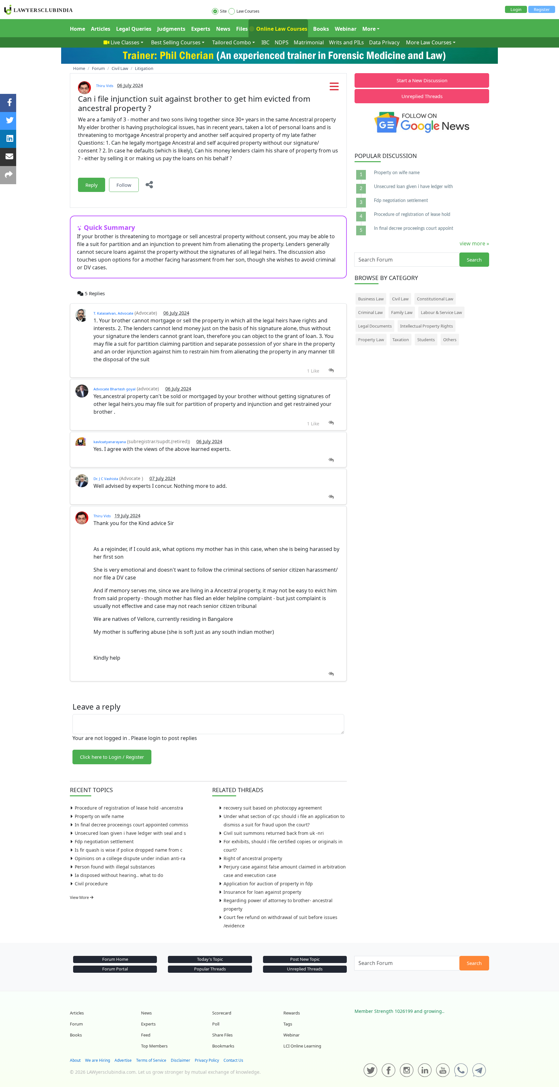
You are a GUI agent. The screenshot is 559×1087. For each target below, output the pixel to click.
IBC (265, 42)
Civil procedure (91, 883)
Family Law (401, 312)
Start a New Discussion (422, 80)
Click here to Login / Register (112, 757)
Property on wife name (99, 816)
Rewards (291, 1013)
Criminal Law (370, 312)
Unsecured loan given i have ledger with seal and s (130, 833)
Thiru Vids (104, 85)
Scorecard (221, 1013)
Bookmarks (223, 1046)
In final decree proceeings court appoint (413, 228)
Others (449, 339)
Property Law (371, 339)
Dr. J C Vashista (105, 478)
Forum (76, 1024)
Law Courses (247, 11)
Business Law (371, 299)
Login (515, 9)
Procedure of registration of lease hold (412, 214)
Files (242, 28)
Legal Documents (375, 326)
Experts (200, 28)
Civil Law (400, 299)
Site (223, 11)
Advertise (123, 1060)
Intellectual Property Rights (426, 326)
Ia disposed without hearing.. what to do (119, 875)
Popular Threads (210, 969)
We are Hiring (97, 1060)
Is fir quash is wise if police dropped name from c (128, 850)
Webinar (345, 28)
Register (542, 9)
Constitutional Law (435, 299)
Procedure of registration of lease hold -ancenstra (129, 808)
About (75, 1060)
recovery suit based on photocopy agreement (273, 808)
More (369, 28)
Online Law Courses (281, 28)
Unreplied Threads (422, 96)
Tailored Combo (231, 42)
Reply (91, 185)
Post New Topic (305, 959)
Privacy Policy (207, 1060)
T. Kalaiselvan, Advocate (113, 313)
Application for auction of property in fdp (268, 883)
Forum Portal (115, 969)
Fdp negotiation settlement (104, 841)
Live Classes (125, 42)
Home (77, 28)
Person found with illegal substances (115, 867)
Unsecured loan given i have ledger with (413, 187)
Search (474, 259)
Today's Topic (210, 959)
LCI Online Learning (302, 1046)
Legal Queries (133, 28)
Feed (145, 1035)
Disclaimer (180, 1060)
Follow (123, 185)
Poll (215, 1024)
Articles (100, 28)
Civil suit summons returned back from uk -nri (274, 833)
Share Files (222, 1035)
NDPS (282, 42)
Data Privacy (384, 42)
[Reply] (331, 370)
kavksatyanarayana (109, 441)
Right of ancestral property (253, 858)
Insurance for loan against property (262, 892)
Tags (287, 1024)
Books (321, 28)
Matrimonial (309, 42)
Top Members (154, 1046)
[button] (334, 88)
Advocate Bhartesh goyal (114, 389)
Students (426, 339)
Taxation (400, 339)
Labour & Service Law (441, 312)
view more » (474, 243)
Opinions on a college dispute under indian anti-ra (130, 858)
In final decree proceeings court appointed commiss (131, 825)
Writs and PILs (346, 42)
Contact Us (233, 1060)
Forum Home (115, 959)
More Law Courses (429, 42)
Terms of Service (151, 1060)
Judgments (171, 28)
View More (80, 897)
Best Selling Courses (176, 42)
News (223, 28)
